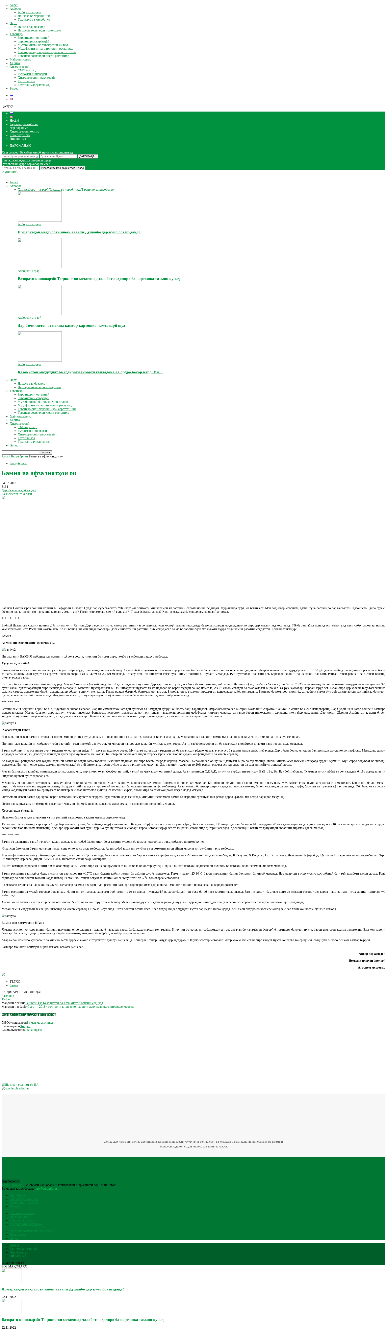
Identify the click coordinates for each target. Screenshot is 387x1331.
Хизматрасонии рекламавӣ (36, 77)
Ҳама (21, 189)
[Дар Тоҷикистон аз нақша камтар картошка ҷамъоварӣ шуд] (40, 314)
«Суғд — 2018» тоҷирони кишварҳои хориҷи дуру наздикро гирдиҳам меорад (80, 1006)
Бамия (14, 985)
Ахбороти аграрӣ (29, 12)
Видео (14, 88)
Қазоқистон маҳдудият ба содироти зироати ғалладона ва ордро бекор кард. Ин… (90, 372)
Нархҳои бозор (20, 1216)
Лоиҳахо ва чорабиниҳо (34, 16)
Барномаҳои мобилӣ (24, 124)
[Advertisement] (49, 596)
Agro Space (17, 1195)
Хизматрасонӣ (20, 66)
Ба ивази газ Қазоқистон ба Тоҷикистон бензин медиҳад (64, 1003)
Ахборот (15, 8)
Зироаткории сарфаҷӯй (33, 41)
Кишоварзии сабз (22, 1213)
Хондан (25, 1026)
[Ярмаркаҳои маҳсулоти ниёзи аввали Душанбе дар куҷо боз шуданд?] (40, 220)
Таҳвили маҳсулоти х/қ (34, 85)
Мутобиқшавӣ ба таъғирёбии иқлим (43, 45)
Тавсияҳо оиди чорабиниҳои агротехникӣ (47, 52)
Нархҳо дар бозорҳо (31, 26)
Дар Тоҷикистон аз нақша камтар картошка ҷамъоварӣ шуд (71, 325)
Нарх (13, 23)
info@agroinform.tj (47, 1188)
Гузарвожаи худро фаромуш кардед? (26, 160)
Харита (15, 63)
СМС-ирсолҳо (27, 70)
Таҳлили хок (26, 81)
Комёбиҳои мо (20, 135)
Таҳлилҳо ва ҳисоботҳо (34, 19)
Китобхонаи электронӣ (25, 1202)
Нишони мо (18, 138)
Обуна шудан (33, 1029)
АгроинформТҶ (13, 1185)
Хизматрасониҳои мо (24, 131)
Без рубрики (18, 463)
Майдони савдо (20, 59)
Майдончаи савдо (22, 1220)
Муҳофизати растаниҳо (26, 1224)
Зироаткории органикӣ (33, 37)
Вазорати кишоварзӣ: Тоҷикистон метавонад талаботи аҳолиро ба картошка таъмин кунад (99, 279)
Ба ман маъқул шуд (40, 1022)
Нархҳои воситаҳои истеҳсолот (39, 30)
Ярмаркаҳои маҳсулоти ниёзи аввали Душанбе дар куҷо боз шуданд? (79, 232)
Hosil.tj (14, 120)
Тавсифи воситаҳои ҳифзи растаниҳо (43, 55)
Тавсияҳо (16, 34)
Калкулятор (18, 1234)
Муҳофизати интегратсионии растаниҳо (45, 48)
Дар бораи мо (19, 127)
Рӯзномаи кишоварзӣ (32, 74)
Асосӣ (14, 5)
